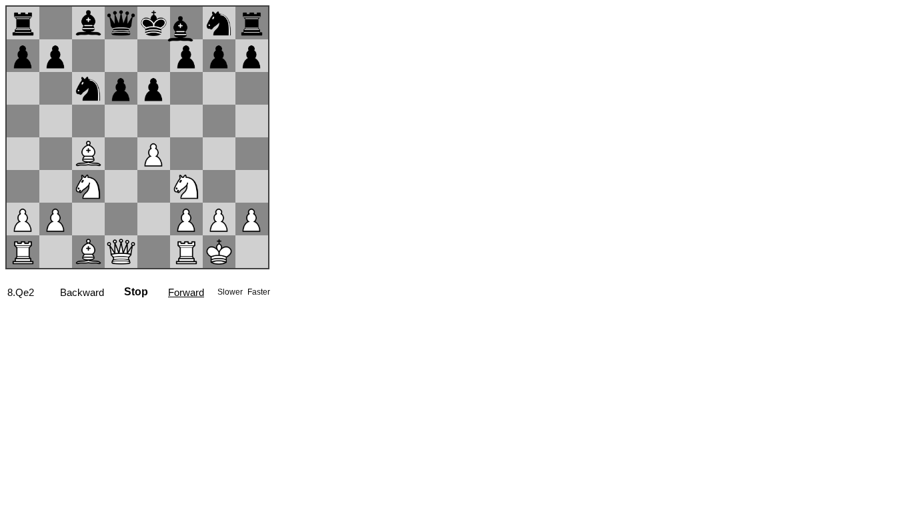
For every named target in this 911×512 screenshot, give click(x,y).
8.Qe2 (20, 292)
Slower (231, 292)
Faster (258, 292)
